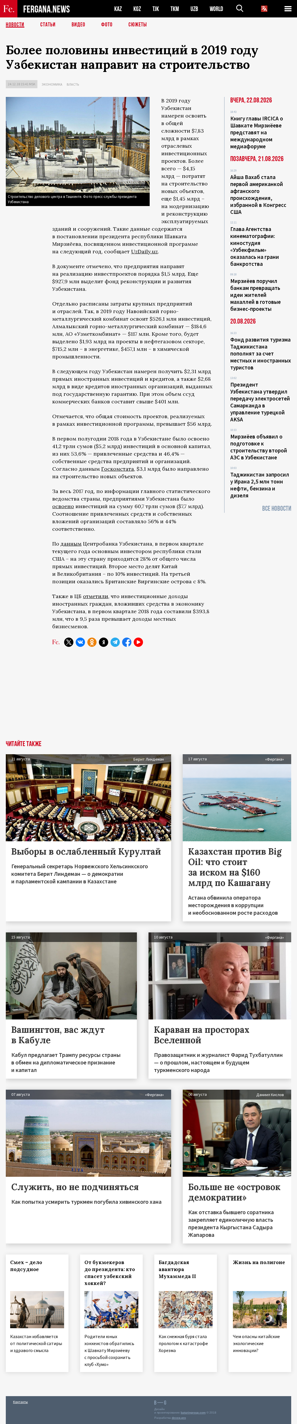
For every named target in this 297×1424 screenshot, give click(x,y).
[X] (68, 642)
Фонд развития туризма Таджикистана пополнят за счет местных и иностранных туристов (260, 353)
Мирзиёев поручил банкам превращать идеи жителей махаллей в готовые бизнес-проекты (255, 294)
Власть (73, 84)
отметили (95, 596)
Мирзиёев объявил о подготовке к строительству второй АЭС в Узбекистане (258, 447)
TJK (156, 8)
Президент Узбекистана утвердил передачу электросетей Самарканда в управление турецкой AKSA (260, 402)
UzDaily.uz (144, 251)
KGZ (137, 8)
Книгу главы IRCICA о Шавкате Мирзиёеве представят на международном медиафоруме (256, 132)
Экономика (52, 84)
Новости (15, 25)
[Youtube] (138, 642)
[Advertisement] (148, 697)
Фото (107, 25)
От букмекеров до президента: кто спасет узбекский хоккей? (109, 1272)
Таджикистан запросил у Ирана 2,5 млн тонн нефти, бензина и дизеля (259, 485)
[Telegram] (115, 642)
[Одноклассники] (92, 642)
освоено (63, 506)
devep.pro (179, 1417)
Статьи (48, 25)
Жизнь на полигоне (259, 1262)
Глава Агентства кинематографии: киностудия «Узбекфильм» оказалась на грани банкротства (254, 246)
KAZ (118, 8)
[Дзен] (103, 642)
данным (71, 543)
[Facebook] (126, 642)
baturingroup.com (193, 1412)
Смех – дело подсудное (26, 1266)
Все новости (276, 508)
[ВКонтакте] (80, 642)
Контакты (20, 1402)
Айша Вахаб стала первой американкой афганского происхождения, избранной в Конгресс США (258, 194)
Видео (78, 25)
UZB (194, 8)
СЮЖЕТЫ (137, 25)
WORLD (216, 8)
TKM (175, 8)
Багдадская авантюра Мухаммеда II (177, 1269)
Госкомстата (117, 468)
